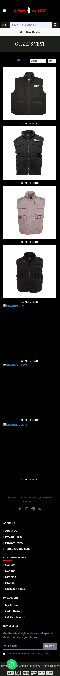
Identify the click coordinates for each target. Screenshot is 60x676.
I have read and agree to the (28, 653)
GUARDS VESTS (30, 123)
